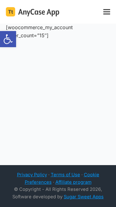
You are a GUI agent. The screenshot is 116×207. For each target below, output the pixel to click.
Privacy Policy (32, 175)
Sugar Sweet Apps (84, 197)
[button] (8, 39)
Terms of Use (65, 175)
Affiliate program (73, 182)
